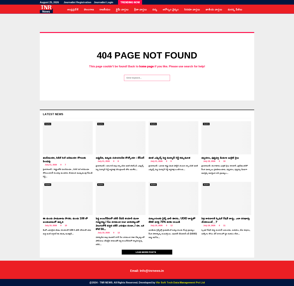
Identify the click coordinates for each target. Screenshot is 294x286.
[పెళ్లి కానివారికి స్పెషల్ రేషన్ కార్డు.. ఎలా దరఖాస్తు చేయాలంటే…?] (226, 198)
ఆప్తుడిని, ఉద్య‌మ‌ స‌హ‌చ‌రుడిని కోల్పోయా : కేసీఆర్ (120, 157)
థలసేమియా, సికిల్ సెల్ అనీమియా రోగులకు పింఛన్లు (64, 159)
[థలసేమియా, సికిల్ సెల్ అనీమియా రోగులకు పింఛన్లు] (68, 137)
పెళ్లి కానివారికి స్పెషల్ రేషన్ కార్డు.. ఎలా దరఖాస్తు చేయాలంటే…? (225, 220)
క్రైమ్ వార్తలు (122, 9)
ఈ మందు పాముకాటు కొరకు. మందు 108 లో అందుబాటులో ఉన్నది (65, 220)
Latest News (53, 114)
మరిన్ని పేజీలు (235, 9)
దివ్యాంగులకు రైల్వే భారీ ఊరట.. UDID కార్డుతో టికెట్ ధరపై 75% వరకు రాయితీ (172, 220)
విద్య (154, 9)
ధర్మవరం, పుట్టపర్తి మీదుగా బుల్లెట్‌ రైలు (220, 157)
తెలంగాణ (89, 9)
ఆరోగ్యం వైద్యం (171, 9)
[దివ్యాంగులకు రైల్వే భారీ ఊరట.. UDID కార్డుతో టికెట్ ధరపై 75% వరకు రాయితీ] (173, 198)
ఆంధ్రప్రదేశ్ (72, 9)
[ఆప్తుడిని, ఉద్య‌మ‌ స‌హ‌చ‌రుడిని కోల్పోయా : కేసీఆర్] (120, 137)
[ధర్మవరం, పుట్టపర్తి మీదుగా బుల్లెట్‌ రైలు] (226, 137)
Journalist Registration (77, 2)
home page (146, 66)
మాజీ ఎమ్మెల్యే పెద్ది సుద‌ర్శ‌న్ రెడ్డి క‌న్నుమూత (169, 157)
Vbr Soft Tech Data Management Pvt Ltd (180, 282)
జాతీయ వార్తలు (213, 9)
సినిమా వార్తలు (192, 9)
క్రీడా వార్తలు (140, 9)
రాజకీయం (104, 9)
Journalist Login (103, 2)
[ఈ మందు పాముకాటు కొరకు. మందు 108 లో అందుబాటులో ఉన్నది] (68, 198)
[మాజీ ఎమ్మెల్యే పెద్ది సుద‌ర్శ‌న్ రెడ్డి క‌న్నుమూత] (173, 137)
